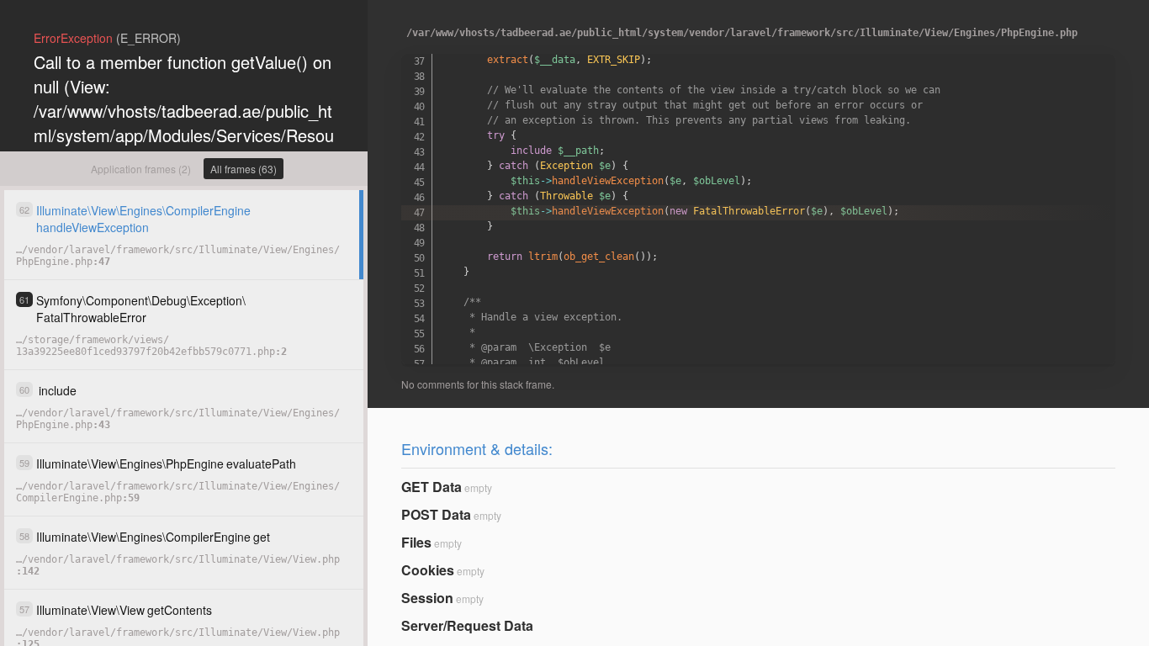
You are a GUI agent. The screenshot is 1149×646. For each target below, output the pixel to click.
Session (427, 597)
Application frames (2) (141, 169)
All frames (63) (243, 169)
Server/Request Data (467, 625)
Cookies (427, 570)
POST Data (436, 514)
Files (416, 542)
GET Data (431, 486)
